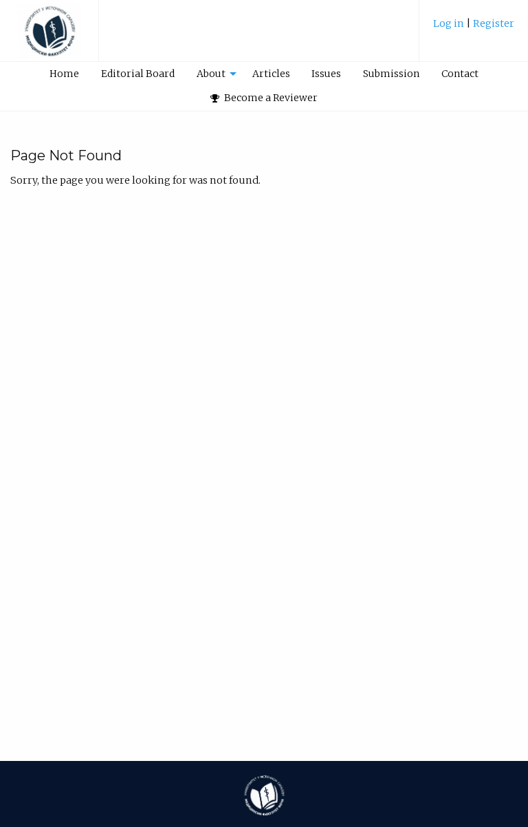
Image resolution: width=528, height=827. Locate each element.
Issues (326, 73)
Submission (391, 73)
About (211, 73)
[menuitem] (473, 28)
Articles (271, 73)
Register (493, 23)
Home (64, 73)
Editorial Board (138, 73)
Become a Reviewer (270, 98)
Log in (449, 23)
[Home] (49, 37)
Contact (459, 73)
